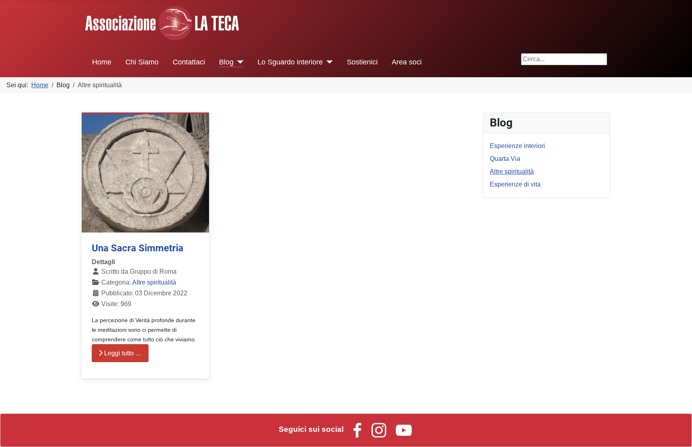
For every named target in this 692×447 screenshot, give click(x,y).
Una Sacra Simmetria (137, 248)
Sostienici (362, 62)
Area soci (407, 62)
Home (101, 62)
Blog (226, 62)
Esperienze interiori (517, 145)
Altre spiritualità (154, 282)
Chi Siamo (142, 62)
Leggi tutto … (122, 353)
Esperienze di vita (515, 184)
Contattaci (189, 62)
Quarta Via (505, 158)
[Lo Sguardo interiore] (328, 62)
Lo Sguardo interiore (290, 62)
